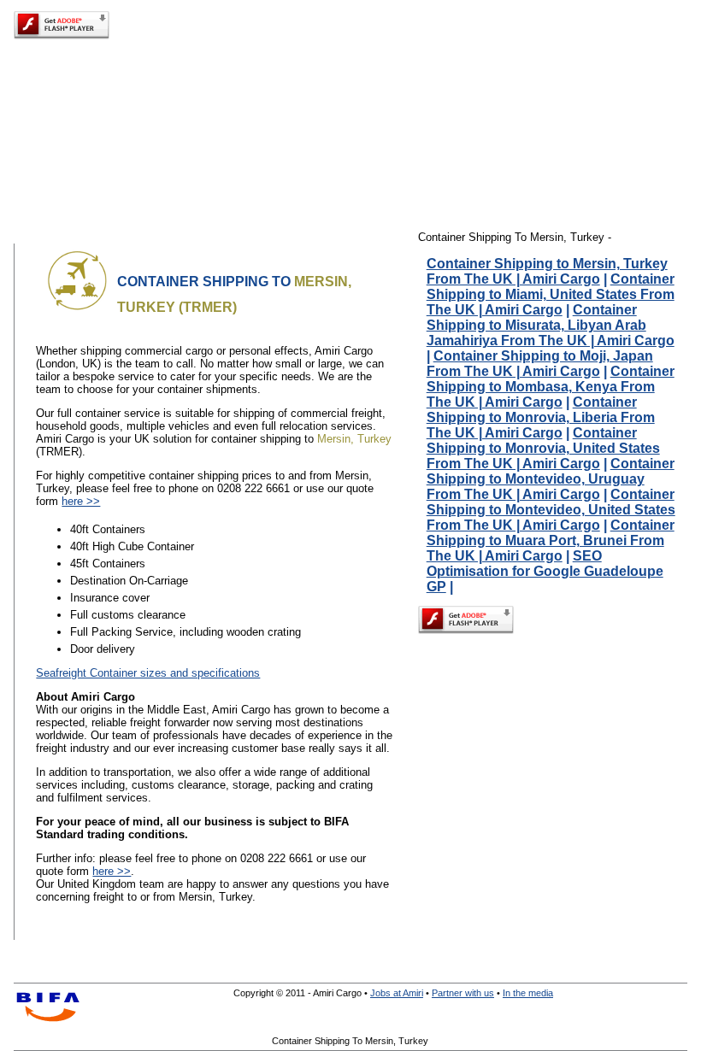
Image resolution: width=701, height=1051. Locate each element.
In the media (528, 993)
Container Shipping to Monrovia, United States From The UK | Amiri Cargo (543, 448)
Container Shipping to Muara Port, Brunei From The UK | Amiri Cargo (550, 540)
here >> (81, 501)
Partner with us (463, 993)
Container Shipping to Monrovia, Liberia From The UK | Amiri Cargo (541, 417)
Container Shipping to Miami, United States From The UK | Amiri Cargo (550, 294)
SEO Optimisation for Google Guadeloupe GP (545, 571)
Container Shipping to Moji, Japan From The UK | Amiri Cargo (540, 364)
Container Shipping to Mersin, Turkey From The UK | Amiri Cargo (547, 271)
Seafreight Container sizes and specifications (148, 672)
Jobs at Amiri (396, 993)
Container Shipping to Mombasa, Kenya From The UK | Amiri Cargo (550, 386)
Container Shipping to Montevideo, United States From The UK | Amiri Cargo (551, 509)
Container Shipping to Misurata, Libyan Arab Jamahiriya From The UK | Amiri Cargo (550, 325)
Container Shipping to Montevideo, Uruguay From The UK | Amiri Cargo (550, 479)
